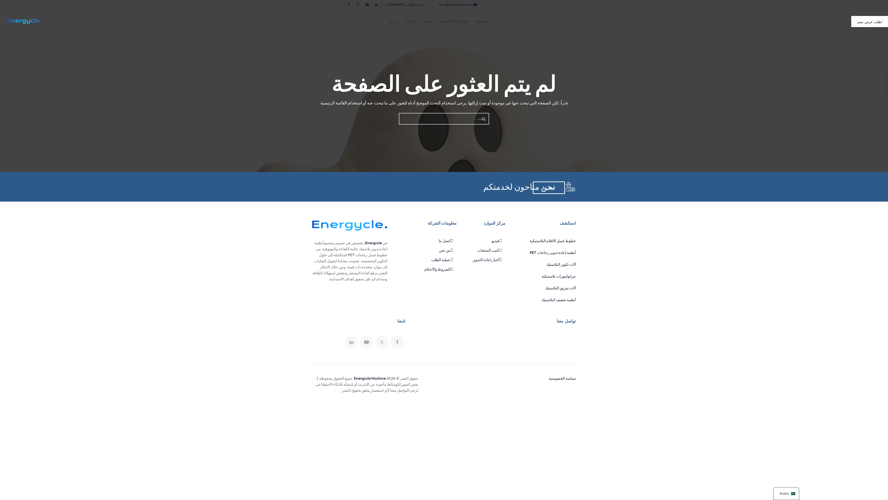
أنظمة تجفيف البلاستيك (558, 299)
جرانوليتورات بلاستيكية (559, 276)
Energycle (373, 243)
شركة (393, 21)
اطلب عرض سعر (869, 21)
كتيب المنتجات (488, 250)
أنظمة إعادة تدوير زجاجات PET (553, 252)
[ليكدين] (376, 4)
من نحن (444, 250)
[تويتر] (358, 4)
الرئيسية (481, 21)
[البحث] (842, 21)
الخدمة (410, 21)
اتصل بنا (549, 188)
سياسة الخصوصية (562, 378)
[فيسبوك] (348, 4)
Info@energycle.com (456, 5)
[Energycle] (24, 21)
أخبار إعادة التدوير (486, 259)
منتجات (427, 21)
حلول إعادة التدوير (454, 21)
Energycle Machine (370, 378)
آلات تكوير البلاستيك (561, 264)
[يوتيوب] (367, 4)
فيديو (495, 240)
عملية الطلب (440, 259)
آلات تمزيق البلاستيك (560, 288)
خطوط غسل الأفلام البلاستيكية (553, 240)
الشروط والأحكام (437, 269)
